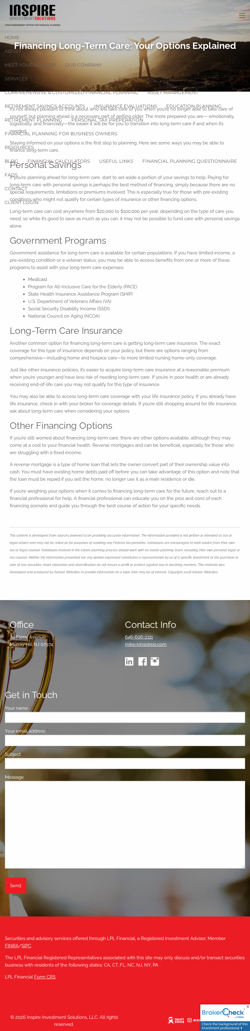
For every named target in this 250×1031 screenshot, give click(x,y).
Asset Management (173, 92)
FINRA (12, 946)
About (13, 51)
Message (36, 777)
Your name (38, 708)
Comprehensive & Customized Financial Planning (71, 92)
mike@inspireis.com (145, 644)
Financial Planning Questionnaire (189, 161)
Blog (11, 161)
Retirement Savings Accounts (45, 106)
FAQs (11, 175)
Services (16, 79)
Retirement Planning (33, 120)
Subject (35, 754)
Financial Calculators (58, 161)
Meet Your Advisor (30, 65)
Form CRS (44, 977)
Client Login (21, 202)
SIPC (26, 946)
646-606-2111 (139, 637)
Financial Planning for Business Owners (61, 134)
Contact (16, 188)
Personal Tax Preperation (107, 120)
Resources (19, 147)
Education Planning (194, 106)
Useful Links (116, 161)
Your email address (47, 731)
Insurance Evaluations (125, 106)
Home (12, 37)
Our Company (83, 65)
